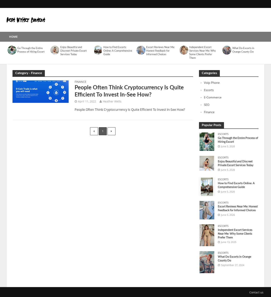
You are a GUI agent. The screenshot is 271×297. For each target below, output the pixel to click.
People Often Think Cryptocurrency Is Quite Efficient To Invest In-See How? (129, 91)
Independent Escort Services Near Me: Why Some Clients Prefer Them (202, 52)
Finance (80, 82)
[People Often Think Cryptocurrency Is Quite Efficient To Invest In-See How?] (40, 91)
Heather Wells (112, 101)
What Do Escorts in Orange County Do (243, 50)
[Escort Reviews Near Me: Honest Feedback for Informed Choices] (141, 50)
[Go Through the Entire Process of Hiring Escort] (12, 50)
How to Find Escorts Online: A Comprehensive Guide (117, 51)
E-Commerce (212, 97)
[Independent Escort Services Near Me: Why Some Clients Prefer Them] (184, 50)
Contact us (256, 292)
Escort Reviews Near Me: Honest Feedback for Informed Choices (160, 51)
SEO (206, 105)
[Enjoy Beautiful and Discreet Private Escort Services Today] (55, 50)
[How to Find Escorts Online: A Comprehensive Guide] (97, 50)
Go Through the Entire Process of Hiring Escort (31, 50)
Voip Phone (212, 83)
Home (13, 37)
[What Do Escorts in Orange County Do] (226, 50)
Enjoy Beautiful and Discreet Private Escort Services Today (73, 51)
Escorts (209, 90)
